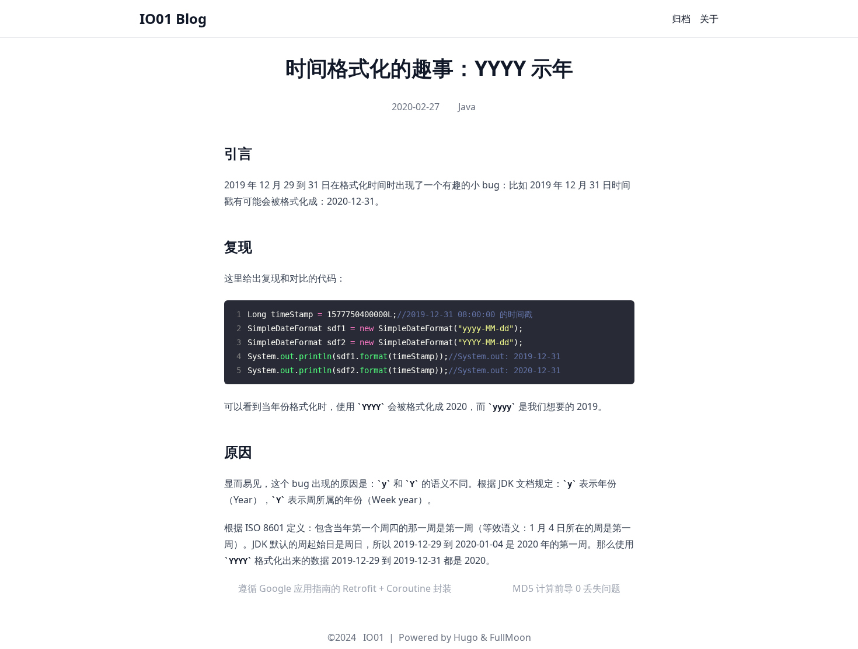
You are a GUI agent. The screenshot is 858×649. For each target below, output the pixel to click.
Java (467, 106)
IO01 (373, 637)
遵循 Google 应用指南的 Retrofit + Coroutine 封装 (345, 588)
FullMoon (510, 637)
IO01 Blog (173, 18)
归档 (681, 18)
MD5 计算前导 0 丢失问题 (566, 588)
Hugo (466, 637)
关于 (709, 18)
